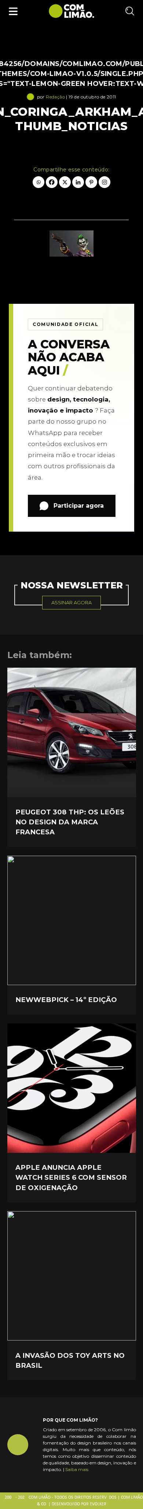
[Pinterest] (91, 182)
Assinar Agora (71, 602)
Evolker (98, 1504)
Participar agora (79, 505)
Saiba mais (76, 1469)
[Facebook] (52, 182)
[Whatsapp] (38, 182)
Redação (55, 97)
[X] (65, 182)
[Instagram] (104, 182)
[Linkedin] (78, 182)
